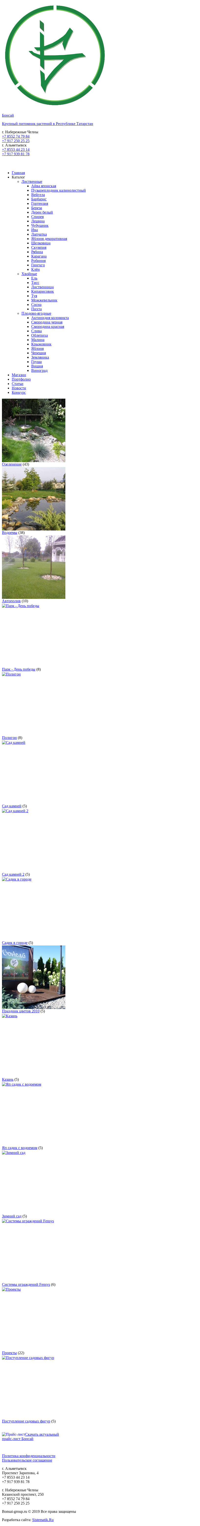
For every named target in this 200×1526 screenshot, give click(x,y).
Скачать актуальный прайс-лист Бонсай (30, 1436)
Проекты (9, 1353)
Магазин (19, 375)
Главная (18, 173)
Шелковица (40, 243)
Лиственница (42, 287)
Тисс (35, 282)
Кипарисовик (42, 291)
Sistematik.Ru (43, 1520)
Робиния (38, 261)
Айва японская (43, 186)
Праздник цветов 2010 (21, 1011)
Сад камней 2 (13, 874)
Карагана (39, 256)
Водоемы (9, 532)
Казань (7, 1079)
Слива (36, 331)
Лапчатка (39, 234)
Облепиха (39, 335)
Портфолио (21, 379)
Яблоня (37, 348)
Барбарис (39, 199)
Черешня (38, 353)
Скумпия (38, 247)
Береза (36, 208)
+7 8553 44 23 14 (16, 149)
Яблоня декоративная (49, 239)
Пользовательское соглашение (27, 1460)
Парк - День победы (18, 669)
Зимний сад (11, 1216)
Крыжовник (41, 344)
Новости (19, 388)
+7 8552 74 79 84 (16, 136)
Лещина (38, 221)
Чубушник (40, 225)
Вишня (37, 366)
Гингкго (38, 265)
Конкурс (19, 392)
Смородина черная (46, 322)
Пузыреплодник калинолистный (58, 190)
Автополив (11, 601)
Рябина (37, 252)
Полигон (9, 738)
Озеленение (12, 464)
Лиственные (31, 181)
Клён (35, 269)
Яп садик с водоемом (19, 1148)
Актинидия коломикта (50, 318)
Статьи (17, 384)
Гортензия (39, 203)
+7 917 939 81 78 (16, 154)
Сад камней (11, 806)
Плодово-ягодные (36, 313)
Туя (34, 296)
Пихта (36, 309)
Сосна (36, 304)
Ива (34, 230)
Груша (36, 362)
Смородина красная (47, 326)
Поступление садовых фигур (26, 1421)
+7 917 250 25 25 (16, 141)
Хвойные (29, 274)
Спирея (37, 217)
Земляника (40, 357)
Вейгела (38, 195)
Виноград (39, 370)
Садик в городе (15, 943)
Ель (34, 278)
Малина (37, 340)
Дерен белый (42, 212)
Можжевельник (44, 300)
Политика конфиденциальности (28, 1456)
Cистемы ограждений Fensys (26, 1284)
